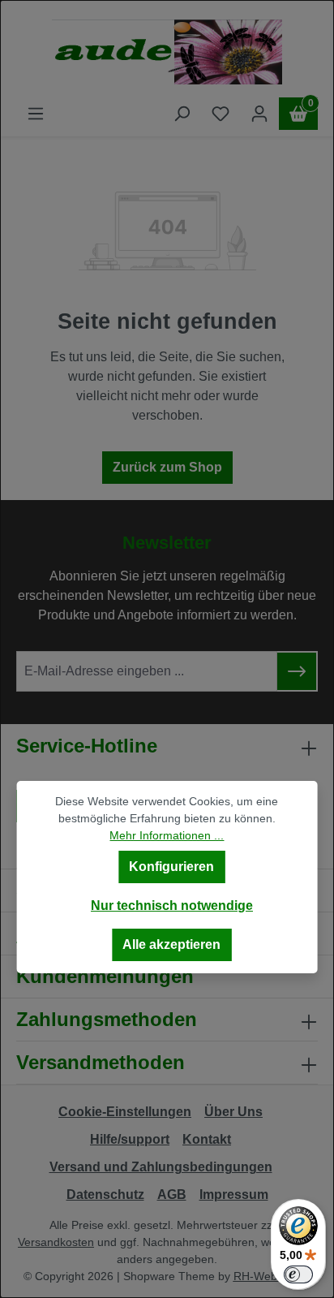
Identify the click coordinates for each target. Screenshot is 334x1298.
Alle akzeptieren (171, 944)
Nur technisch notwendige (172, 905)
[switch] (298, 1274)
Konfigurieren (171, 866)
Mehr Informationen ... (166, 835)
